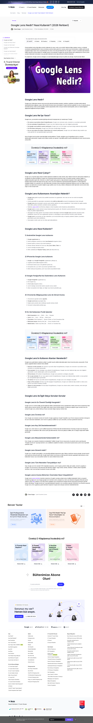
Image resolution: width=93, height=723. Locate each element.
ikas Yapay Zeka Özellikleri (15, 644)
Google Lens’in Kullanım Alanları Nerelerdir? (10, 54)
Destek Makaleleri (32, 649)
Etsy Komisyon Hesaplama (53, 667)
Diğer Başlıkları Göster (9, 58)
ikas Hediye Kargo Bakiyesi (14, 655)
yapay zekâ (35, 207)
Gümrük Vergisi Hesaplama (53, 657)
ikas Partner (30, 670)
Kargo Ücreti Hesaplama (52, 654)
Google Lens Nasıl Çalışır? (9, 45)
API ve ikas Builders (32, 657)
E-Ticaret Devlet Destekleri (14, 681)
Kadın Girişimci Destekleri (13, 679)
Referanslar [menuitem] (41, 7)
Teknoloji (24, 13)
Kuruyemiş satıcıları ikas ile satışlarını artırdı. (72, 651)
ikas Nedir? (10, 636)
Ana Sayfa (12, 13)
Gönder (60, 584)
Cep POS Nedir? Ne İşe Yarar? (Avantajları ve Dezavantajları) (57, 515)
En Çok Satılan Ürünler (13, 673)
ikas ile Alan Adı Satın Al (13, 660)
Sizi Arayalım (30, 646)
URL (34, 481)
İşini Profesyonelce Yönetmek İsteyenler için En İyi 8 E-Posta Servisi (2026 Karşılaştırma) (19, 515)
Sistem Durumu (31, 662)
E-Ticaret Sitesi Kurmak (13, 668)
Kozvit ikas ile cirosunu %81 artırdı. (74, 636)
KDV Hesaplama (51, 651)
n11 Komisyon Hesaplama (53, 670)
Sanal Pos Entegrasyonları (33, 673)
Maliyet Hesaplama (52, 680)
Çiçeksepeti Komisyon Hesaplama (55, 665)
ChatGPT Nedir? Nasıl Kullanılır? (15, 688)
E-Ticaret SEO (11, 677)
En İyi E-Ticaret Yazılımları (13, 670)
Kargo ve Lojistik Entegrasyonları (35, 679)
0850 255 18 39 (71, 2)
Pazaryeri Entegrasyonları (33, 681)
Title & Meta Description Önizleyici (55, 676)
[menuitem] (22, 7)
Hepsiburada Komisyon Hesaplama (55, 663)
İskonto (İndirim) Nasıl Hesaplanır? (15, 683)
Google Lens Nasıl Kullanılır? (10, 51)
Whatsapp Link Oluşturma (53, 678)
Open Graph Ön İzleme (53, 674)
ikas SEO (10, 649)
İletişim (29, 644)
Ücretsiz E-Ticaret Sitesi (53, 636)
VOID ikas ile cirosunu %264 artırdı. (74, 638)
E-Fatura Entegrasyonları (33, 677)
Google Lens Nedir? (8, 40)
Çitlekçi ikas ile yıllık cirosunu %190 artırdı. (74, 662)
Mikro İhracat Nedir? (12, 675)
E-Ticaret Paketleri (52, 638)
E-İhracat (49, 640)
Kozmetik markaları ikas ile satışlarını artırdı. (72, 641)
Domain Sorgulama (52, 685)
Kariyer (29, 640)
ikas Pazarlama (11, 640)
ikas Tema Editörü (12, 642)
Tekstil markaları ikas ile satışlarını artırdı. (74, 644)
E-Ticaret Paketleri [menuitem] (31, 7)
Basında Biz (30, 651)
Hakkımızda (30, 636)
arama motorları (36, 478)
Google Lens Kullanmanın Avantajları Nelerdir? (11, 48)
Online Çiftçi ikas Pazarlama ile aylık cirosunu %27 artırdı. (74, 648)
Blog (18, 13)
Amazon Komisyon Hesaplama (54, 661)
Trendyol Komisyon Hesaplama (54, 659)
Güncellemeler (31, 659)
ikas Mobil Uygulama (12, 647)
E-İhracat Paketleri (52, 642)
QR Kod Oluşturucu (52, 649)
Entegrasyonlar (31, 638)
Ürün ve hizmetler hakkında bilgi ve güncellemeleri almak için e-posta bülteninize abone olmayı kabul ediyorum (46, 589)
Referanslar (30, 642)
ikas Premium (11, 653)
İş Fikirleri (10, 686)
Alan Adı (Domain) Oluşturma (54, 683)
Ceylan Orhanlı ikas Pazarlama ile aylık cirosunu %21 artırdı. (74, 655)
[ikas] (11, 7)
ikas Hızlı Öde (31, 655)
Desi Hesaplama (51, 672)
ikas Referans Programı (13, 657)
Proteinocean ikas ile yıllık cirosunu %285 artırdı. (74, 669)
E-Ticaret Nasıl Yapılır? (13, 666)
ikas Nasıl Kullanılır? (12, 638)
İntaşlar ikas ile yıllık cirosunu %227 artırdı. (74, 658)
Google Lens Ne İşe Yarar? (9, 42)
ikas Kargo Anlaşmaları (33, 668)
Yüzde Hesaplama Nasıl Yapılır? (15, 690)
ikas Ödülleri (30, 653)
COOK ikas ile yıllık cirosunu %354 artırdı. (74, 665)
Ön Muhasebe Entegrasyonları (34, 675)
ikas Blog (10, 651)
